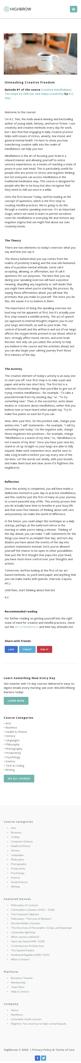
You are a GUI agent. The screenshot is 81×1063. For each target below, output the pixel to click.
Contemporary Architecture (27, 945)
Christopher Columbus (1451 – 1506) (32, 909)
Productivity (13, 753)
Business (11, 727)
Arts (8, 723)
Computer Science (22, 841)
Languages (12, 740)
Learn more (16, 700)
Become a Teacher (22, 978)
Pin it (44, 649)
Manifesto (17, 1014)
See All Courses (19, 778)
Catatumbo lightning (23, 932)
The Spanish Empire (22, 950)
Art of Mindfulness (26, 627)
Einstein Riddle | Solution (25, 923)
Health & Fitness (16, 732)
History (10, 736)
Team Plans (17, 987)
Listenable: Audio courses (26, 1019)
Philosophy (12, 744)
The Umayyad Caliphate (25, 914)
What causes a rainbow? (25, 936)
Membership (18, 982)
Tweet (27, 649)
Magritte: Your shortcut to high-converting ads (38, 1023)
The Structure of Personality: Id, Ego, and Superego (41, 927)
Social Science (19, 882)
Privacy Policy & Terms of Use (53, 1050)
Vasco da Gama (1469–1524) (27, 941)
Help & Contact (20, 991)
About (14, 1010)
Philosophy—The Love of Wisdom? (31, 918)
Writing (10, 770)
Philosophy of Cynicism (24, 905)
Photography (13, 748)
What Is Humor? (20, 959)
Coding (15, 836)
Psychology (12, 757)
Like (11, 649)
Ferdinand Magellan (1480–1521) (30, 954)
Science (10, 761)
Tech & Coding (14, 765)
